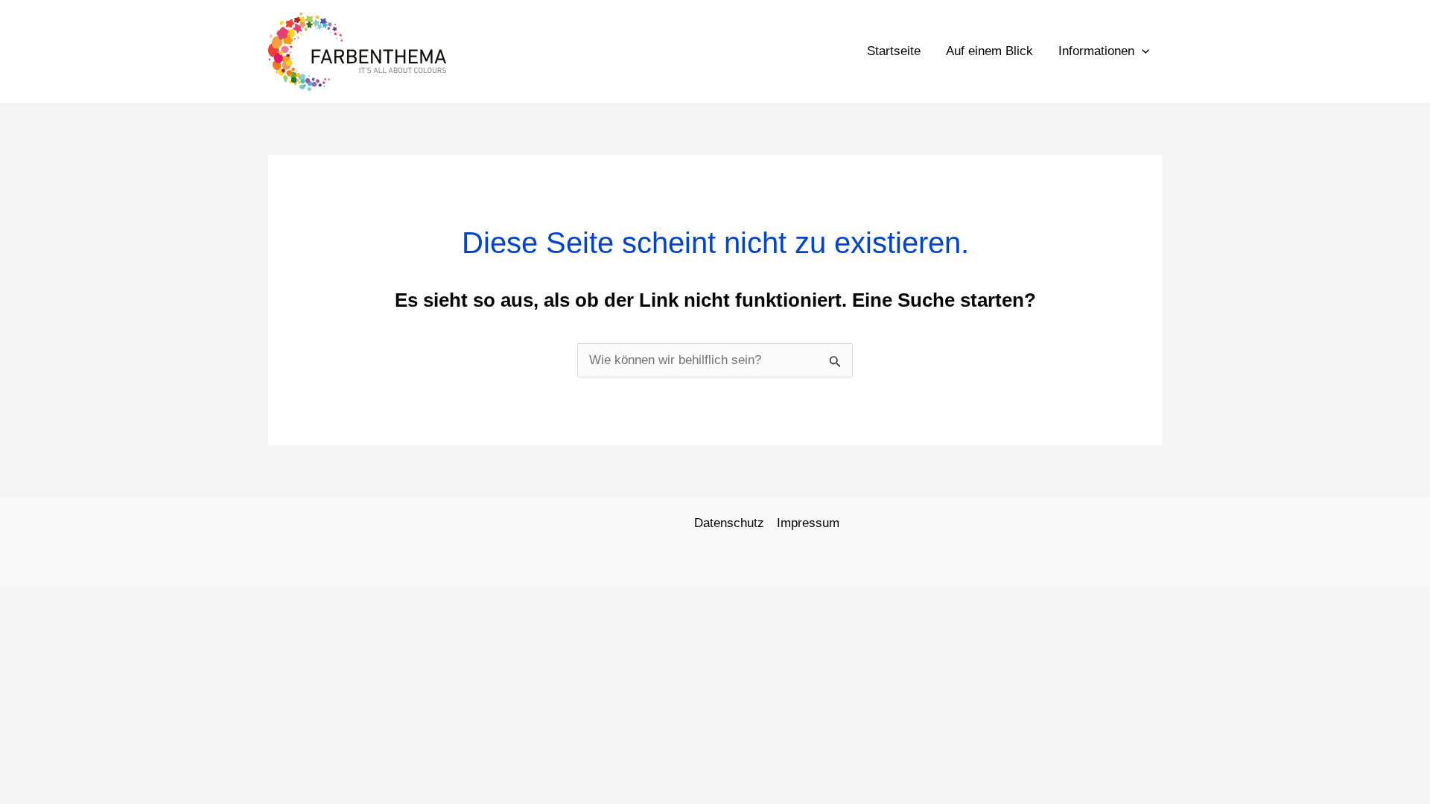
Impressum (808, 523)
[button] (1141, 51)
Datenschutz (729, 523)
